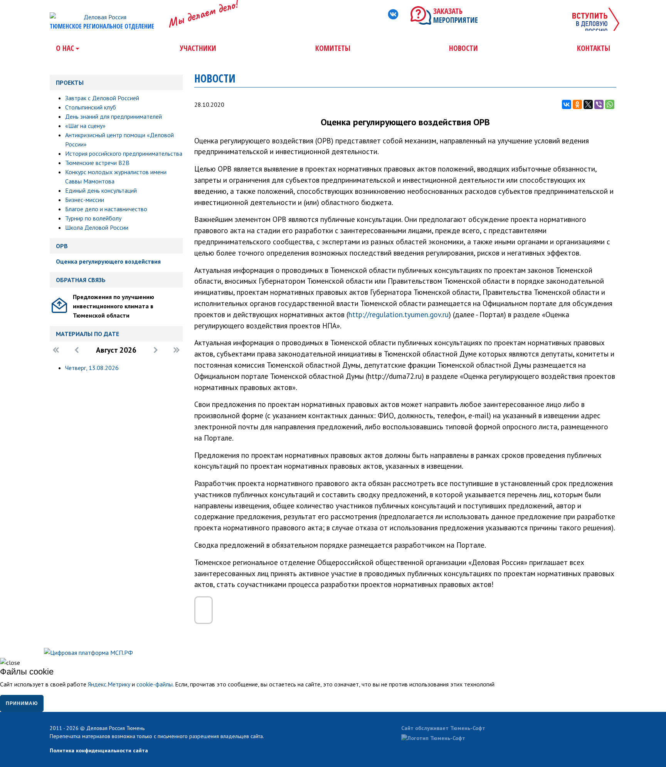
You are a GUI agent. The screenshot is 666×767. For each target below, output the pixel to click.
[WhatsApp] (609, 104)
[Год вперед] (176, 351)
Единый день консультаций (101, 190)
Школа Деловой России (96, 227)
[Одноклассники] (577, 104)
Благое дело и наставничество (106, 209)
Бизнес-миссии (84, 200)
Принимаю (22, 703)
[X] (588, 104)
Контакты (593, 48)
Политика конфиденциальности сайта (99, 750)
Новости (463, 48)
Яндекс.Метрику (109, 684)
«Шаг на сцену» (85, 126)
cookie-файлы (154, 684)
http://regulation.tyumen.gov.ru (398, 314)
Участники (198, 48)
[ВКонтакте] (566, 104)
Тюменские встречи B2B (97, 163)
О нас (65, 48)
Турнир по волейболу (93, 218)
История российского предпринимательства (123, 153)
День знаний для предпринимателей (113, 116)
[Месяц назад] (77, 351)
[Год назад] (56, 351)
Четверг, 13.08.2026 (92, 368)
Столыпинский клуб (90, 107)
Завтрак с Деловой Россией (102, 98)
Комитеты (332, 48)
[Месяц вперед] (156, 351)
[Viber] (599, 104)
